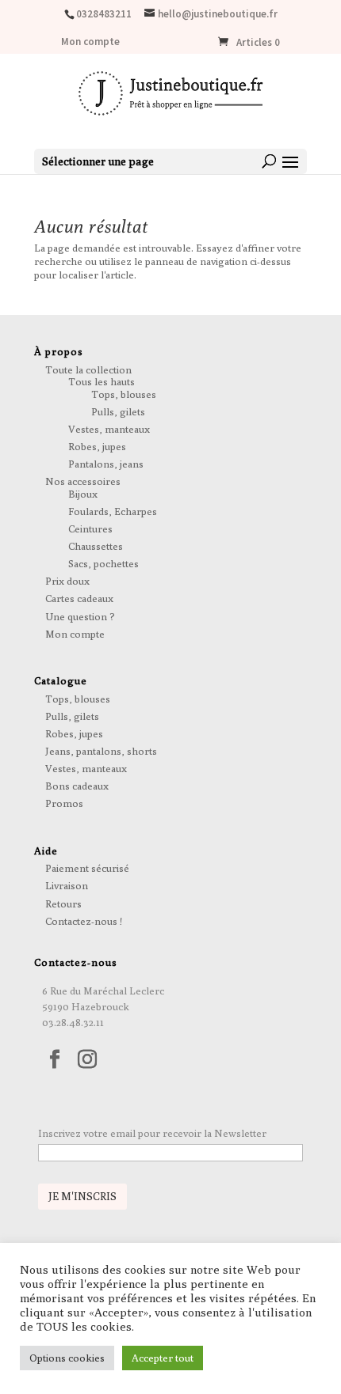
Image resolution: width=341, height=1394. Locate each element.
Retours (63, 903)
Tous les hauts (101, 381)
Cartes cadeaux (79, 598)
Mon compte (90, 42)
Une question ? (80, 616)
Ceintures (90, 528)
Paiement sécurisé (87, 868)
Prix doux (67, 580)
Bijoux (83, 493)
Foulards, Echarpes (112, 511)
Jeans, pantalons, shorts (101, 750)
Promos (64, 803)
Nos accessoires (83, 481)
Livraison (66, 885)
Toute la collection (88, 369)
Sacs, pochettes (103, 563)
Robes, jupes (97, 446)
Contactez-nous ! (83, 921)
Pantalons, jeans (106, 463)
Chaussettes (95, 546)
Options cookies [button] (67, 1357)
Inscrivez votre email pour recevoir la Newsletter (152, 1133)
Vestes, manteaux (109, 428)
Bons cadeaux (77, 785)
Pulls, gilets (118, 411)
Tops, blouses (123, 394)
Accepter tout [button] (162, 1357)
